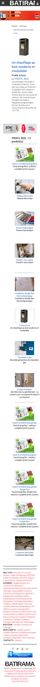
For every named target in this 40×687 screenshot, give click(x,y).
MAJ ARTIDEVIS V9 (20, 681)
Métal (14, 604)
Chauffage (23, 26)
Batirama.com (16, 668)
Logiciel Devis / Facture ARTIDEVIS (18, 580)
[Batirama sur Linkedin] (27, 649)
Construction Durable (16, 617)
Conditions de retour (19, 679)
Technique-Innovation (23, 601)
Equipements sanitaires (13, 596)
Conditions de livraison (25, 676)
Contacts (18, 640)
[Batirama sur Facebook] (13, 649)
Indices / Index (9, 575)
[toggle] (3, 3)
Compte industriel (10, 632)
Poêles (15, 33)
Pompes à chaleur (21, 619)
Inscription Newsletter (12, 638)
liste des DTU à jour (22, 573)
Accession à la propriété (19, 609)
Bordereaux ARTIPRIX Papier (22, 578)
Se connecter (28, 638)
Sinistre (28, 591)
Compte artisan (23, 630)
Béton (21, 604)
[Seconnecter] (37, 3)
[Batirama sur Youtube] (22, 649)
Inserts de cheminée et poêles (23, 30)
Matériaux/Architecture (13, 588)
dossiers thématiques (25, 622)
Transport (7, 604)
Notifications (9, 676)
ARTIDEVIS (18, 673)
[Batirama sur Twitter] (18, 649)
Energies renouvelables (13, 591)
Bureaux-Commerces (12, 612)
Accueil (14, 26)
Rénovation (26, 612)
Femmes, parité (30, 588)
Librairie (17, 625)
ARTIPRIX (29, 673)
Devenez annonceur (19, 635)
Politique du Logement (23, 593)
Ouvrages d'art (9, 622)
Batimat (15, 606)
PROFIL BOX (22, 78)
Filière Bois (7, 593)
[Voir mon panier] (32, 3)
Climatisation (24, 606)
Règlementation (19, 583)
